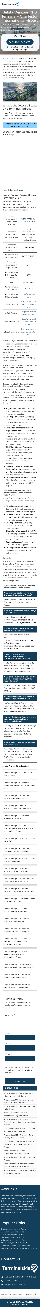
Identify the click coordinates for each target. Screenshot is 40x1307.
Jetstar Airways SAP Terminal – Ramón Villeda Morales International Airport (19, 785)
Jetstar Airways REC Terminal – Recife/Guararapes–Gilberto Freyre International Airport (18, 828)
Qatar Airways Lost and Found (14, 1243)
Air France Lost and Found (12, 1235)
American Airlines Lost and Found (15, 1246)
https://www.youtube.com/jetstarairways (28, 304)
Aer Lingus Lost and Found (12, 1232)
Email (8, 1044)
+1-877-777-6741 (21, 41)
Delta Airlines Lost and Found (13, 1229)
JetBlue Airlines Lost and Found (14, 1237)
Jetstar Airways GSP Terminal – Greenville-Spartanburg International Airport (17, 954)
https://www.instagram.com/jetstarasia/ (28, 332)
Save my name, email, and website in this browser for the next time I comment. (19, 1070)
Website (8, 1054)
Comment (10, 1015)
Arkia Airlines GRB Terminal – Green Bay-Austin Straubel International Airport (19, 1144)
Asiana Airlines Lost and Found (14, 1240)
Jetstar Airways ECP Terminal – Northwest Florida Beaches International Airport (17, 941)
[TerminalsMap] (10, 4)
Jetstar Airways (21, 24)
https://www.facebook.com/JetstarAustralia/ (28, 322)
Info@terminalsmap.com (15, 1285)
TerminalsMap (7, 24)
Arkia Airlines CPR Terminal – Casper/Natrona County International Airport (19, 1122)
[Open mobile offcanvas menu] (38, 4)
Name (8, 1034)
